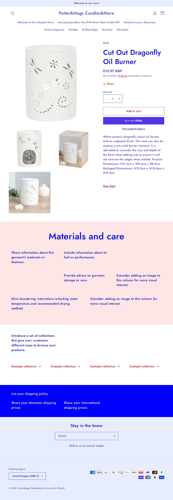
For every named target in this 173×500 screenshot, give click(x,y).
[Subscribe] (114, 436)
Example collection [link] (23, 366)
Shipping (122, 75)
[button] (12, 13)
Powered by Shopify (55, 488)
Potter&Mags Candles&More (31, 488)
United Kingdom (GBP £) (25, 476)
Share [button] (110, 84)
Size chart (109, 186)
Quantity (107, 91)
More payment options (133, 128)
